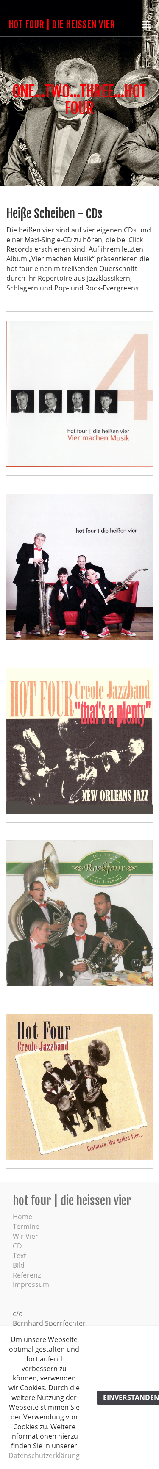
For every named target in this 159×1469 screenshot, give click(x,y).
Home (22, 1216)
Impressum (31, 1284)
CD (17, 1245)
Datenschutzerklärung (44, 1455)
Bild (19, 1265)
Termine (26, 1226)
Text (19, 1255)
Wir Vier (25, 1236)
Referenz (27, 1275)
